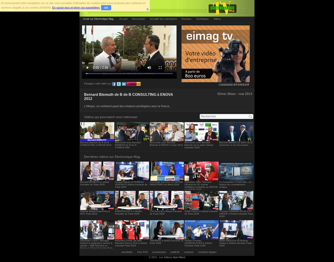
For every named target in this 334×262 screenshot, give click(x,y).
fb (114, 84)
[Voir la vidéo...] (97, 140)
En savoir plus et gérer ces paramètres (76, 7)
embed (134, 84)
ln (124, 84)
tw (119, 84)
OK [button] (106, 7)
